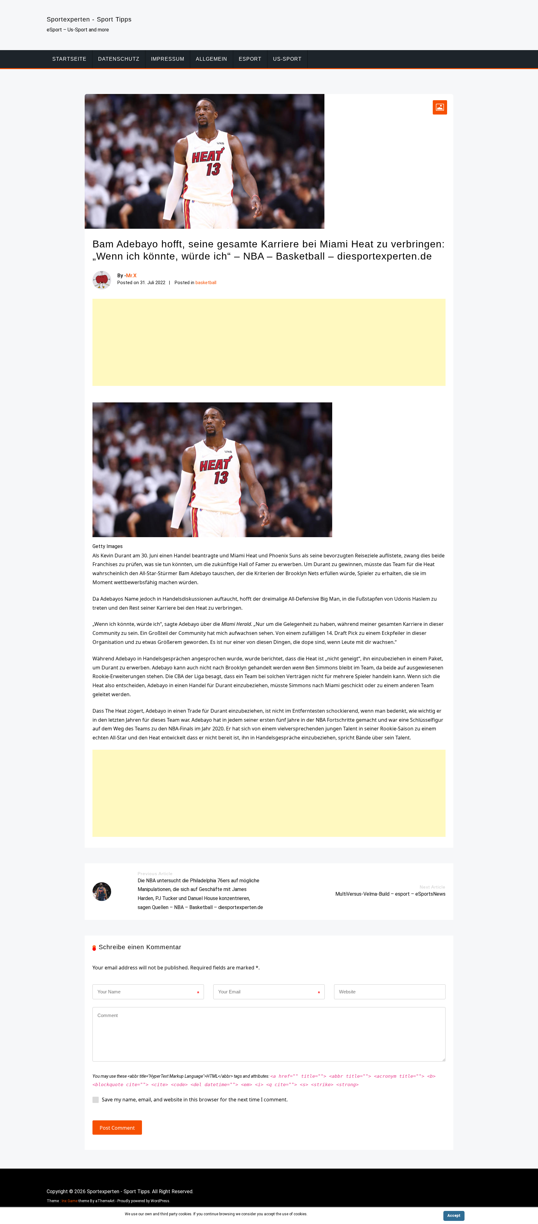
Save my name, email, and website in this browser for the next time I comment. (195, 1099)
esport (250, 59)
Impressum (167, 59)
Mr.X (131, 275)
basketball (206, 282)
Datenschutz (118, 59)
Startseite (69, 59)
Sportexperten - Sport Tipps (89, 19)
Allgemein (211, 59)
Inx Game (70, 1201)
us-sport (287, 59)
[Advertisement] (269, 342)
